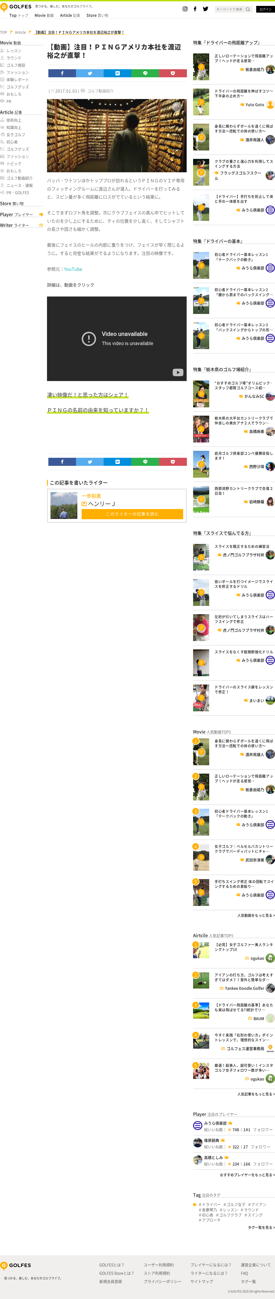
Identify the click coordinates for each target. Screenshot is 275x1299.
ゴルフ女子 (236, 1204)
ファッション (17, 72)
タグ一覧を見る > (261, 1227)
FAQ (244, 1273)
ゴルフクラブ (230, 1215)
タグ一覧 (248, 1281)
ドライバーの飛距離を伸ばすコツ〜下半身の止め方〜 (244, 93)
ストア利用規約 (157, 1273)
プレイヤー (16, 214)
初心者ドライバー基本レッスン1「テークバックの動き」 (241, 257)
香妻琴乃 (209, 1209)
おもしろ (13, 94)
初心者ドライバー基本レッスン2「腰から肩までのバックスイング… (244, 292)
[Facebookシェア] (62, 73)
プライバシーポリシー (162, 1281)
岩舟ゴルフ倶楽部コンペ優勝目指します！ (244, 455)
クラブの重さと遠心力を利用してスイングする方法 (244, 164)
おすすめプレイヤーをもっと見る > (247, 1174)
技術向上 (13, 120)
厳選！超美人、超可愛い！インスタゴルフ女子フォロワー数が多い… (244, 1068)
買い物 (97, 15)
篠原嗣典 (211, 1140)
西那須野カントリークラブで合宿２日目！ (244, 491)
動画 (44, 15)
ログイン (266, 9)
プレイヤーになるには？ (211, 1264)
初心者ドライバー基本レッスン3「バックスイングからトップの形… (244, 327)
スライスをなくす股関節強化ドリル (244, 651)
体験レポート (17, 79)
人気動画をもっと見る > (256, 915)
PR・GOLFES (17, 192)
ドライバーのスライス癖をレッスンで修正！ (244, 689)
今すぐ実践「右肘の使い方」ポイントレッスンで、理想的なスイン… (244, 1037)
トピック (13, 163)
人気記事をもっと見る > (256, 1093)
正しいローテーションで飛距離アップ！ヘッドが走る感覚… (244, 58)
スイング (255, 1215)
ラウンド (13, 57)
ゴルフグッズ (17, 86)
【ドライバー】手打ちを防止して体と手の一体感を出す (244, 199)
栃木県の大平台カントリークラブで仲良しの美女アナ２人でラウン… (244, 420)
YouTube (73, 269)
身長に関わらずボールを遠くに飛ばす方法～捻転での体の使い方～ (244, 128)
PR (8, 101)
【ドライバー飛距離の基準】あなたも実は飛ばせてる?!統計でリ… (244, 1007)
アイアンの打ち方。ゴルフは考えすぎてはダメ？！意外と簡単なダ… (244, 977)
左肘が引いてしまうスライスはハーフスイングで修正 (244, 619)
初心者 (12, 141)
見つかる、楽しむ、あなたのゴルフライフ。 (33, 1278)
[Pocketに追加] (173, 73)
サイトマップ (201, 1281)
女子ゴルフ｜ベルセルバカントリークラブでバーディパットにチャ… (244, 849)
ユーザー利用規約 (159, 1264)
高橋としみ (213, 1157)
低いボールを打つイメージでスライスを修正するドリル (244, 584)
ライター (14, 225)
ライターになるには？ (209, 1273)
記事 (70, 15)
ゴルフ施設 (15, 65)
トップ (18, 15)
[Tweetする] (90, 73)
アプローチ (211, 1220)
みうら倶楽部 (215, 1123)
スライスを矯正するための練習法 (242, 546)
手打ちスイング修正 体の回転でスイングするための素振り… (244, 884)
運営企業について (256, 1264)
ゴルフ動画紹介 (19, 178)
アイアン (258, 1204)
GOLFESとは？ (112, 1264)
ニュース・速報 (19, 185)
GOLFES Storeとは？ (117, 1273)
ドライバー (211, 1204)
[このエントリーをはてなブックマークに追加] (118, 73)
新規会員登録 (110, 1281)
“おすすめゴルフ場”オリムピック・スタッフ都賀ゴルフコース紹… (244, 385)
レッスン (13, 50)
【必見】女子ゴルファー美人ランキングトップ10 (244, 947)
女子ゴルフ (15, 134)
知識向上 (13, 127)
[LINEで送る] (145, 73)
